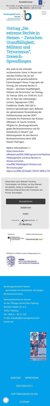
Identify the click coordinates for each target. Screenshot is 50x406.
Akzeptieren (26, 201)
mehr (26, 213)
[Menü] (42, 13)
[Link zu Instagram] (44, 2)
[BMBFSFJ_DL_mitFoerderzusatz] (25, 238)
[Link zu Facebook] (40, 2)
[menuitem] (36, 13)
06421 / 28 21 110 (32, 7)
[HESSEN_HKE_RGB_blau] (26, 257)
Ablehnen (25, 207)
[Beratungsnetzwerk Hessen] (21, 15)
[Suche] (36, 13)
